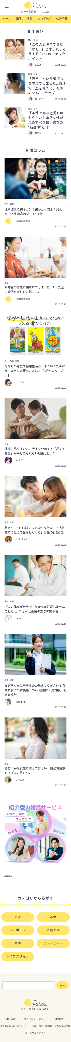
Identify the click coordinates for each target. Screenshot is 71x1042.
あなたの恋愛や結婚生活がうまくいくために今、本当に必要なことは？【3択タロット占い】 (35, 371)
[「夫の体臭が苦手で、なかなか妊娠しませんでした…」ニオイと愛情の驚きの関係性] (35, 593)
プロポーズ (44, 18)
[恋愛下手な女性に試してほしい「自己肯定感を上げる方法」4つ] (35, 756)
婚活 (18, 18)
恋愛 (29, 18)
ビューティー (53, 943)
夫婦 (17, 943)
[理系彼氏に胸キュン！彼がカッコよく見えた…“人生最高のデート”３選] (35, 196)
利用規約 (59, 1019)
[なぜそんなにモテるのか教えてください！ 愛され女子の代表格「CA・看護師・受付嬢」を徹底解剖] (35, 672)
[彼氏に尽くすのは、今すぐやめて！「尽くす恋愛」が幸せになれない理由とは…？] (35, 436)
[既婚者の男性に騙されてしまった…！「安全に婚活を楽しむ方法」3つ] (35, 275)
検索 (62, 985)
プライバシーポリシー (35, 1019)
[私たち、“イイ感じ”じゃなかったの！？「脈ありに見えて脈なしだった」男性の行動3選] (35, 514)
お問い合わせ (12, 1019)
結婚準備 (61, 18)
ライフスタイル (18, 956)
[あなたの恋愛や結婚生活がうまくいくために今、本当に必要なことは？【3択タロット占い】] (35, 353)
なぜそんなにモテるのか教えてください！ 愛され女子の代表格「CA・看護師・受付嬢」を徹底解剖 (35, 690)
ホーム (7, 18)
